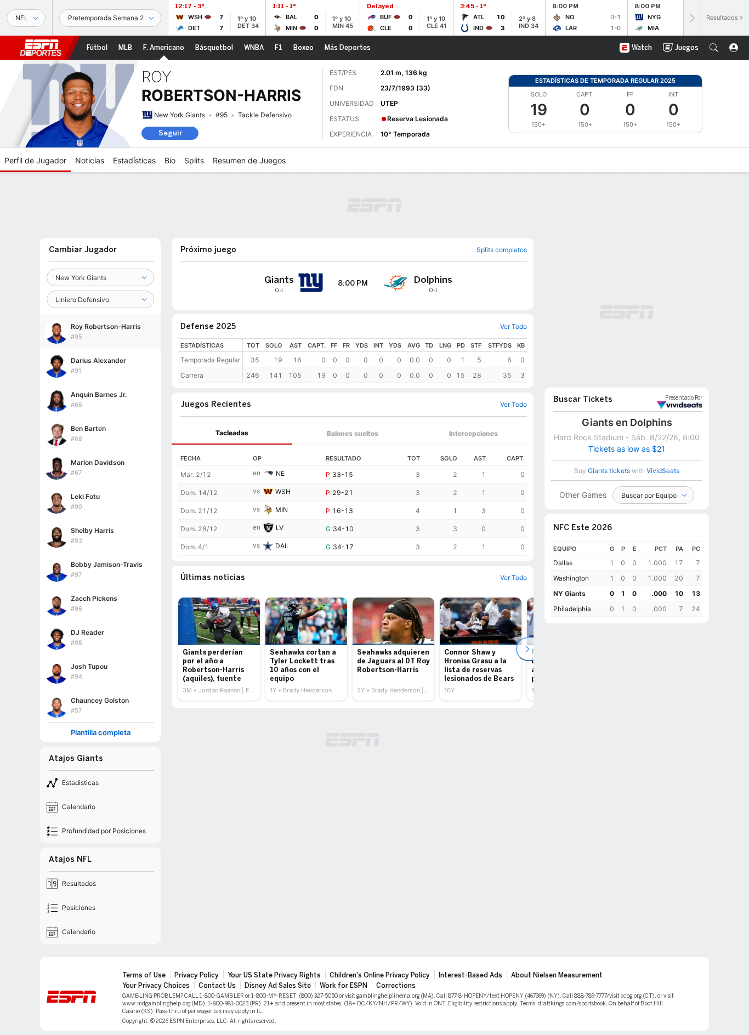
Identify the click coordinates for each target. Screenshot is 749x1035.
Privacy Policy (196, 975)
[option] (219, 649)
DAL (281, 546)
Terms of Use (144, 975)
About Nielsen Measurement (557, 975)
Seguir (170, 133)
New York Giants (179, 115)
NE (280, 473)
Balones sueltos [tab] (352, 433)
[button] (714, 47)
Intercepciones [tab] (473, 433)
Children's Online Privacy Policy (380, 975)
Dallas (562, 563)
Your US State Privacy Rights (274, 975)
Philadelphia (572, 609)
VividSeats (683, 398)
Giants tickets (609, 471)
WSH (283, 491)
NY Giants (569, 593)
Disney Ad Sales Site (278, 985)
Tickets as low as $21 (626, 449)
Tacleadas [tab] (231, 433)
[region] (385, 360)
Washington (571, 578)
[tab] (232, 433)
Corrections (396, 985)
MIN (281, 509)
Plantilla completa (100, 733)
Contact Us (217, 985)
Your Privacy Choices (156, 985)
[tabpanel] (353, 500)
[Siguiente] (691, 18)
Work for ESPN (343, 985)
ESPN (40, 48)
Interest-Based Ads (470, 975)
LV (279, 528)
